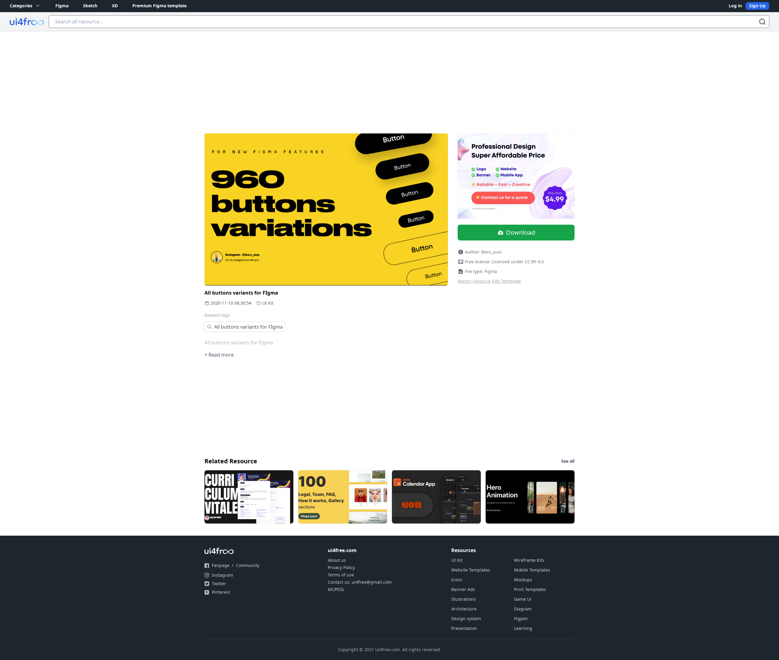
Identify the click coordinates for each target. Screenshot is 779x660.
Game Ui (522, 599)
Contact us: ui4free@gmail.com (360, 582)
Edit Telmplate (506, 281)
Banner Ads (463, 589)
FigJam (521, 618)
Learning (523, 628)
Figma (61, 6)
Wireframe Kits (529, 560)
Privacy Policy (341, 567)
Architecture (464, 609)
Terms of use (341, 575)
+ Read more (219, 354)
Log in (735, 6)
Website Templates (470, 570)
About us (337, 560)
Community (247, 565)
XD (115, 6)
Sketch (90, 6)
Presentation (464, 628)
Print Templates (530, 589)
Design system (466, 618)
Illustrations (463, 599)
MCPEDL (336, 589)
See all (568, 461)
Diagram (523, 609)
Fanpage (220, 565)
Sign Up (757, 6)
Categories (21, 6)
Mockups (523, 579)
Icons (456, 579)
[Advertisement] (389, 76)
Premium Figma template (159, 6)
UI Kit (268, 303)
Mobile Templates (532, 570)
